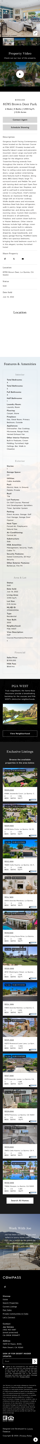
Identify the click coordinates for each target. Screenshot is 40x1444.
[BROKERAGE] (14, 1287)
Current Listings (10, 1306)
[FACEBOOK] (5, 1287)
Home (5, 1299)
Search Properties (10, 1303)
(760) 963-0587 (9, 1330)
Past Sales (7, 1310)
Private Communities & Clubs (15, 1314)
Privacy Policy (25, 1377)
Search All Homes (20, 1200)
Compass (6, 1389)
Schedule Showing (20, 127)
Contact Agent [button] (20, 120)
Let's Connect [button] (20, 1254)
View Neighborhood (20, 733)
